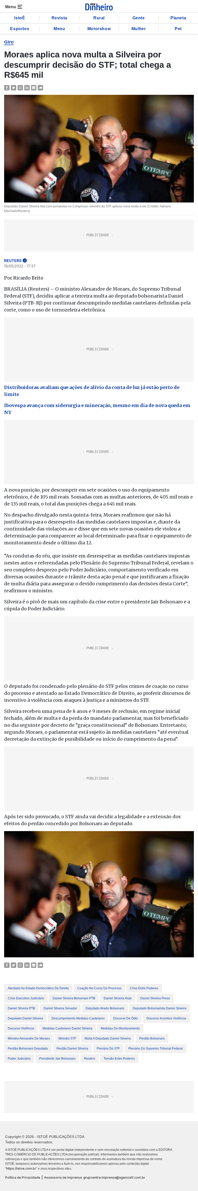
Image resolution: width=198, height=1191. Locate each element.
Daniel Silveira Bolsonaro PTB (74, 998)
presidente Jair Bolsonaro (57, 1058)
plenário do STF (108, 1048)
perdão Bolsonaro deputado (28, 1048)
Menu (59, 29)
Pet (178, 29)
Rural (99, 18)
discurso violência (21, 1028)
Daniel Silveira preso (155, 998)
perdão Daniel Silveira (72, 1048)
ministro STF (67, 1038)
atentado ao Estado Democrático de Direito (38, 988)
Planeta (178, 18)
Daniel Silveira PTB (21, 1008)
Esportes (19, 29)
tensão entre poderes (119, 1058)
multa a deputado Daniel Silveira (108, 1038)
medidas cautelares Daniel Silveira (67, 1028)
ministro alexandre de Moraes (29, 1038)
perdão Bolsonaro (152, 1038)
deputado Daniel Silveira (25, 1018)
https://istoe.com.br (21, 1168)
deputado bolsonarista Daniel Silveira (159, 1008)
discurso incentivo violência (166, 1018)
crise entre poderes (144, 988)
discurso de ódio (125, 1018)
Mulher (138, 29)
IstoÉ (19, 18)
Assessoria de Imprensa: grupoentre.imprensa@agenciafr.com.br (94, 1177)
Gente (139, 18)
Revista (59, 18)
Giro (9, 42)
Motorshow (99, 29)
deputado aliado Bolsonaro (105, 1008)
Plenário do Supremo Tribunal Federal (155, 1048)
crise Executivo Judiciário (26, 998)
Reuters (89, 1058)
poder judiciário (19, 1058)
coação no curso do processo (99, 988)
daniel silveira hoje (118, 998)
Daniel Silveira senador (60, 1008)
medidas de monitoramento (120, 1028)
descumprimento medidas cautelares (78, 1018)
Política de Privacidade (22, 1177)
